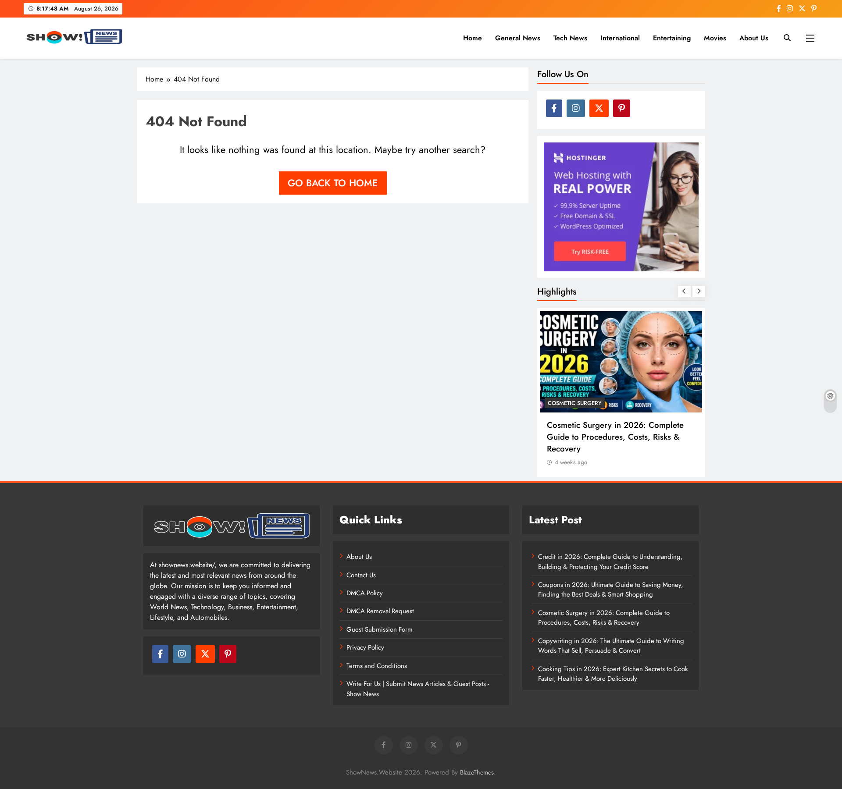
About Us (753, 38)
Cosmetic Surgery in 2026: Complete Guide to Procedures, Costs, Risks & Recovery (615, 437)
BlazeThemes (477, 772)
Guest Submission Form (379, 629)
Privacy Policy (365, 647)
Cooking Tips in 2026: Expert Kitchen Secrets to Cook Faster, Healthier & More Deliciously (613, 673)
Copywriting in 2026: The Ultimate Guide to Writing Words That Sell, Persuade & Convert (611, 645)
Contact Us (361, 575)
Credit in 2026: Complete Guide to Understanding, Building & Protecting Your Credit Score (610, 561)
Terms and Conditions (376, 666)
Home (472, 38)
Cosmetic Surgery (575, 403)
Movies (715, 38)
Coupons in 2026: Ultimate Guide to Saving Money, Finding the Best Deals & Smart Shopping (610, 589)
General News (517, 38)
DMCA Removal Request (380, 611)
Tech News (570, 38)
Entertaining (672, 38)
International (620, 38)
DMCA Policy (364, 593)
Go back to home (333, 183)
